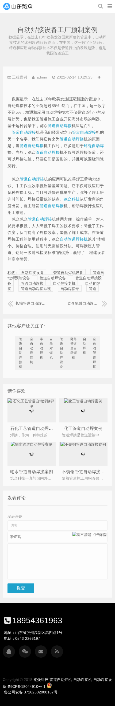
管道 (92, 289)
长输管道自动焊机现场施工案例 (32, 303)
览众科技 (72, 199)
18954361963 (37, 620)
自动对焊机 (51, 348)
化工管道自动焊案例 (83, 428)
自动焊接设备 (32, 272)
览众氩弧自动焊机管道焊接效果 (87, 303)
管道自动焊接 (60, 125)
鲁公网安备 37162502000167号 (30, 692)
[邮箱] (41, 651)
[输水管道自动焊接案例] (31, 444)
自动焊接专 (69, 289)
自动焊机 (84, 346)
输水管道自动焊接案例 (31, 471)
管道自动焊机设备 (68, 272)
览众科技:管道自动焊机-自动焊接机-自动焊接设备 (18, 6)
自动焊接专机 (64, 283)
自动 (64, 239)
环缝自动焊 (94, 145)
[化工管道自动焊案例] (83, 401)
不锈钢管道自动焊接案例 (85, 471)
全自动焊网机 (31, 350)
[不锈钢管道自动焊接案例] (83, 444)
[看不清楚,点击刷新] (90, 537)
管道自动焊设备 (53, 278)
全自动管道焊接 (94, 352)
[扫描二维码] (25, 651)
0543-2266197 (27, 638)
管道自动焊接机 (20, 352)
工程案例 (19, 77)
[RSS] (57, 651)
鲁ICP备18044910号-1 (27, 686)
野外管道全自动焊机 (73, 348)
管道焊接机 (78, 239)
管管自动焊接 (32, 283)
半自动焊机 (41, 348)
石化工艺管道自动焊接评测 (36, 428)
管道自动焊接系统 (36, 289)
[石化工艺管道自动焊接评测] (31, 406)
